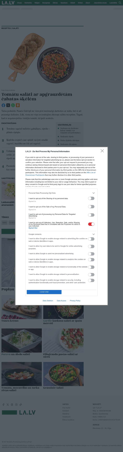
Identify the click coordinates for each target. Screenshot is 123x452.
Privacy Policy (75, 301)
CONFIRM (44, 292)
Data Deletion (48, 301)
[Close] (103, 151)
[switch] (91, 198)
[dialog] (61, 226)
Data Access (61, 301)
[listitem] (61, 193)
